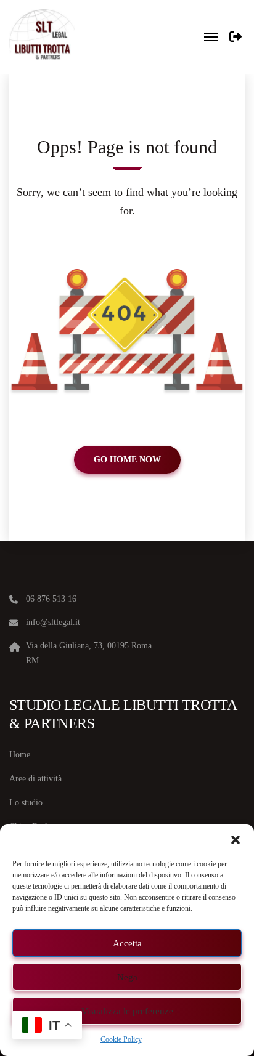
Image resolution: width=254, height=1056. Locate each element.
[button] (235, 840)
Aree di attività (35, 778)
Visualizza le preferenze (127, 1011)
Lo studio (26, 802)
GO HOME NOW (127, 459)
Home (19, 754)
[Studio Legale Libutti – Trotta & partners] (42, 37)
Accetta (127, 943)
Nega (127, 977)
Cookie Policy (121, 1039)
